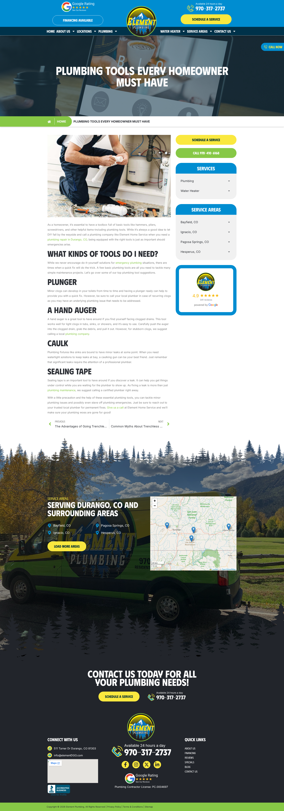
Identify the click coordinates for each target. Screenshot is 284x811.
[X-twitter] (146, 764)
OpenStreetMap (229, 569)
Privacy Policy (114, 806)
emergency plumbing (129, 262)
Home (51, 31)
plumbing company (77, 334)
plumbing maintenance (61, 390)
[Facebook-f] (125, 764)
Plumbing (105, 31)
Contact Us (222, 31)
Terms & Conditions (133, 806)
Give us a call (115, 407)
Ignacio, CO (189, 232)
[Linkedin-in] (157, 764)
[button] (206, 19)
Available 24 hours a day (209, 3)
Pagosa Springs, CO (195, 242)
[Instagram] (136, 764)
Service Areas (197, 31)
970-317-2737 (210, 8)
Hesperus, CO (191, 251)
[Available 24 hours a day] (190, 8)
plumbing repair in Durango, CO (67, 239)
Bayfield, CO (189, 222)
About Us (63, 31)
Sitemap (149, 806)
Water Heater (170, 31)
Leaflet (215, 569)
